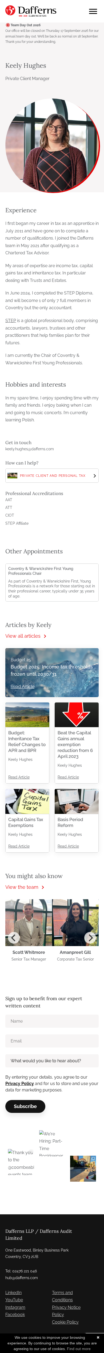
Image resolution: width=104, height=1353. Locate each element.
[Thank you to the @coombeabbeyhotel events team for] (21, 1162)
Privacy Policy (19, 1083)
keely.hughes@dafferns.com (29, 449)
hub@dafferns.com (21, 1278)
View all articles (23, 636)
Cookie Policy (65, 1322)
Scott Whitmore (29, 952)
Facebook (15, 1314)
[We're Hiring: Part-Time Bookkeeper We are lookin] (52, 1143)
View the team (21, 887)
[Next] (90, 938)
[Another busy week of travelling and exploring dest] (83, 1169)
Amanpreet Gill (75, 952)
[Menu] (93, 11)
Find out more (79, 1349)
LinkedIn (13, 1292)
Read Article (22, 686)
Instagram (15, 1307)
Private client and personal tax (53, 476)
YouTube (14, 1299)
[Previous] (14, 938)
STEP (10, 320)
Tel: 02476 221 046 (21, 1271)
